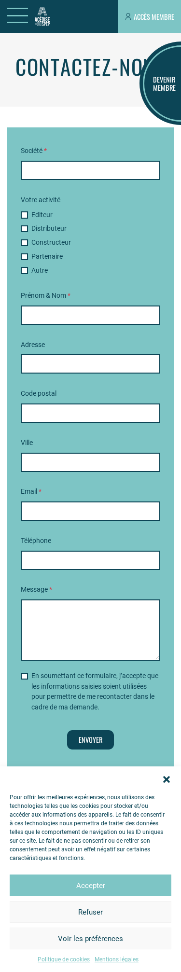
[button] (166, 778)
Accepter (90, 885)
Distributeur (49, 228)
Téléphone (36, 541)
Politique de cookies (64, 959)
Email (31, 491)
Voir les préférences (90, 938)
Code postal (38, 393)
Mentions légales (117, 959)
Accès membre (154, 17)
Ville (27, 443)
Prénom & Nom (45, 296)
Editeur (42, 215)
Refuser (90, 912)
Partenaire (47, 256)
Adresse (33, 345)
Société (34, 151)
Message (36, 589)
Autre (39, 270)
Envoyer (90, 740)
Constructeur (51, 242)
